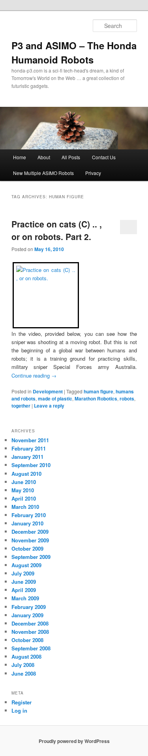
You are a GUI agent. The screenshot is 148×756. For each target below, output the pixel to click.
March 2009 (25, 598)
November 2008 (30, 631)
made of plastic (55, 398)
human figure (98, 391)
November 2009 (30, 540)
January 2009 (27, 615)
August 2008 (26, 656)
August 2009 (26, 565)
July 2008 (22, 664)
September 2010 (31, 465)
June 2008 (23, 673)
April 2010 (23, 498)
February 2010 (28, 515)
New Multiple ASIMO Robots (43, 172)
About (43, 157)
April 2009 (23, 590)
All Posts (71, 157)
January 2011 (27, 456)
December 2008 (30, 623)
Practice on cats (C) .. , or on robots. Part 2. (56, 230)
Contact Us (104, 157)
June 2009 (23, 581)
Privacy (93, 172)
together (20, 405)
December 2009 (30, 531)
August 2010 (26, 473)
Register (21, 702)
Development (48, 391)
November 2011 (30, 440)
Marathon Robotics (96, 398)
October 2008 (27, 640)
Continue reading (33, 375)
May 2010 (22, 490)
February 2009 (28, 607)
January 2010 (27, 523)
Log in (19, 710)
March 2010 (25, 506)
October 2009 (27, 548)
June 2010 (23, 482)
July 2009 (22, 573)
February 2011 (28, 448)
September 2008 (31, 648)
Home (19, 157)
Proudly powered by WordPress (74, 741)
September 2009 (31, 556)
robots (127, 398)
